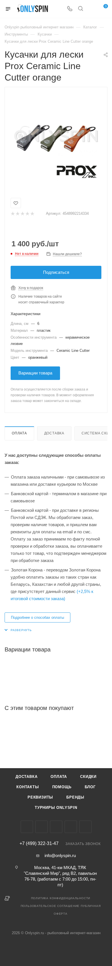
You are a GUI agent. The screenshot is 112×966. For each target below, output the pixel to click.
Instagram (41, 827)
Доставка (54, 433)
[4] (27, 213)
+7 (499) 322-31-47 (39, 843)
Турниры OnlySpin (56, 807)
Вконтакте (27, 827)
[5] (32, 213)
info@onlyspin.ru (60, 855)
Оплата (19, 433)
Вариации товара (35, 372)
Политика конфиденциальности (60, 898)
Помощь (62, 787)
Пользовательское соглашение (50, 906)
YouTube (71, 827)
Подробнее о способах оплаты (37, 617)
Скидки (88, 776)
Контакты (27, 787)
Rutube (85, 827)
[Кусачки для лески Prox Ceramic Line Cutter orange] (56, 138)
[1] (12, 213)
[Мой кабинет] (91, 9)
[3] (22, 213)
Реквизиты (40, 797)
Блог (90, 787)
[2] (17, 213)
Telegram (56, 827)
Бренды (75, 797)
